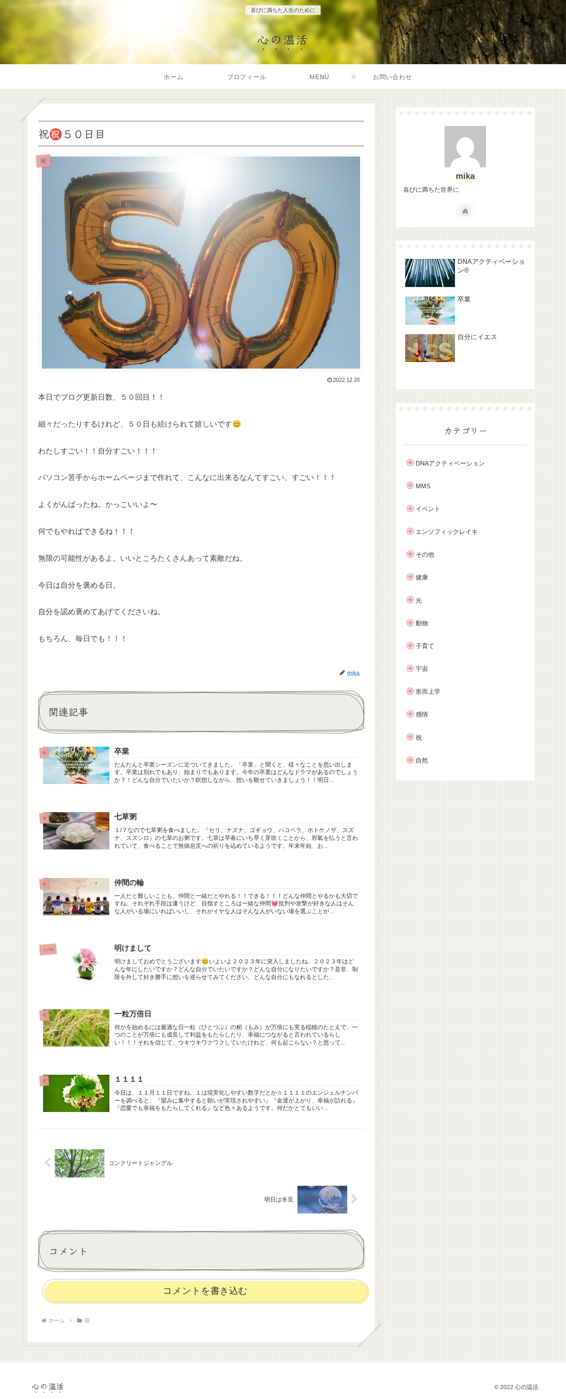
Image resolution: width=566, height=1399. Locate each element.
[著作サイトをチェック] (465, 210)
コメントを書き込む (205, 1291)
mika (465, 176)
